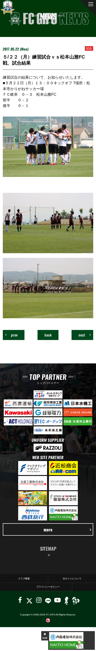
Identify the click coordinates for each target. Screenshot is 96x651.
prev (14, 334)
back (48, 334)
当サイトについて (72, 578)
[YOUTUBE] (57, 600)
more (48, 529)
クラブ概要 (24, 578)
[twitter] (29, 600)
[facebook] (20, 600)
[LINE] (48, 600)
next (82, 334)
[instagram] (38, 600)
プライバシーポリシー (48, 586)
